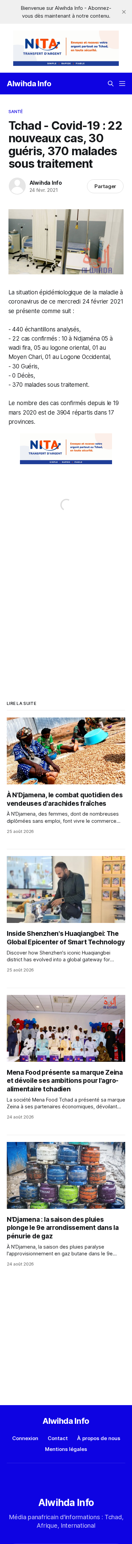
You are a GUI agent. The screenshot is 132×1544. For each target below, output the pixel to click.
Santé (15, 111)
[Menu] (122, 83)
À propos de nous (98, 1438)
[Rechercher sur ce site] (110, 83)
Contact (58, 1438)
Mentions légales (66, 1449)
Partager (105, 186)
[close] (123, 11)
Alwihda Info (29, 83)
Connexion (25, 1438)
